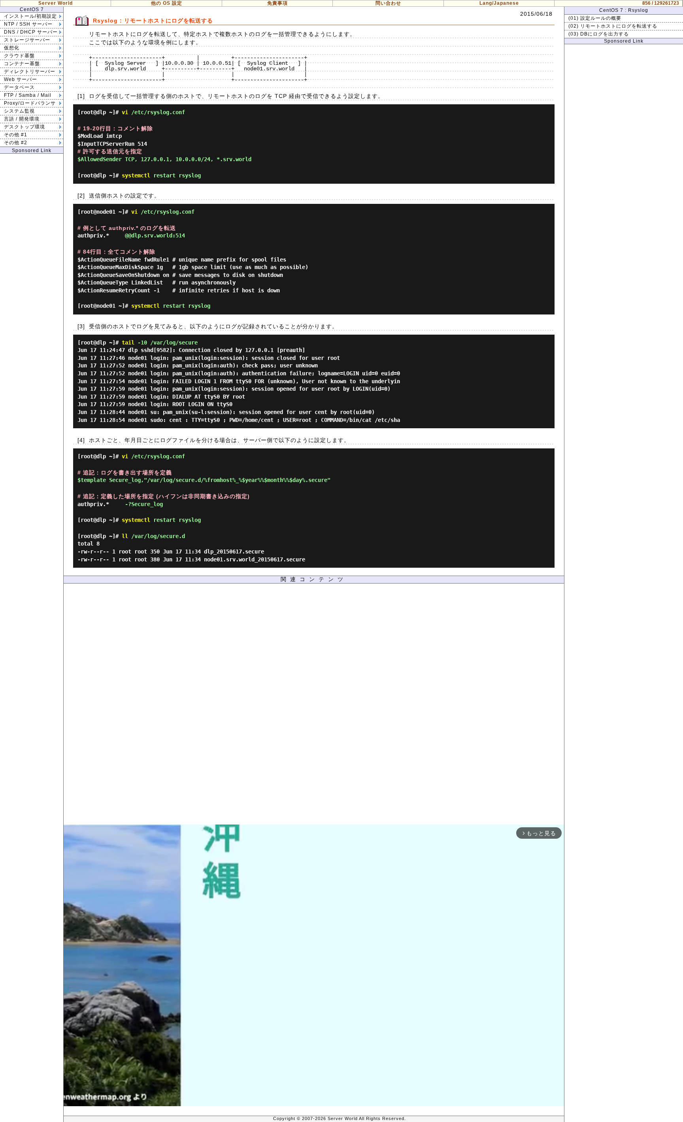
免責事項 (277, 3)
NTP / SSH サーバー (28, 24)
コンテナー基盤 (22, 63)
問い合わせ (388, 3)
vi (125, 112)
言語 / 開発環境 (22, 119)
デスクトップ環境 (24, 126)
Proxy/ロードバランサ (30, 103)
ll (125, 536)
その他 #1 (15, 134)
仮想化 (11, 47)
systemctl (136, 175)
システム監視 (19, 111)
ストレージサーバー (27, 40)
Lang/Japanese (499, 3)
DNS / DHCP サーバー (31, 32)
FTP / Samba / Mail (27, 95)
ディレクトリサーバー (29, 71)
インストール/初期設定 (30, 16)
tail (128, 342)
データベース (19, 87)
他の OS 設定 (166, 3)
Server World (55, 3)
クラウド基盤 (19, 55)
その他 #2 (15, 142)
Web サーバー (20, 79)
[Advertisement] (314, 706)
